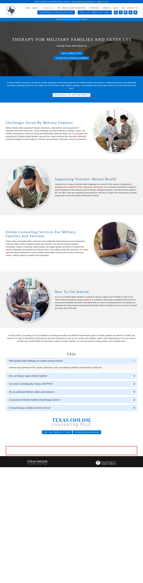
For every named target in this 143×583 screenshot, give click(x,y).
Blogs (116, 8)
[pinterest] (135, 12)
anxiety (100, 187)
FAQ (123, 8)
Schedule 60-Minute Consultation (83, 1)
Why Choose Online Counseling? (71, 8)
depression (88, 187)
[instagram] (121, 12)
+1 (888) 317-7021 (102, 1)
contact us (87, 300)
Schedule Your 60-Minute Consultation (71, 58)
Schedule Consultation (56, 12)
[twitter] (130, 12)
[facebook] (116, 12)
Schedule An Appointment (71, 95)
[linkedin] (126, 12)
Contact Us (132, 8)
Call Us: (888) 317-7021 (95, 12)
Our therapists (78, 134)
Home (27, 8)
